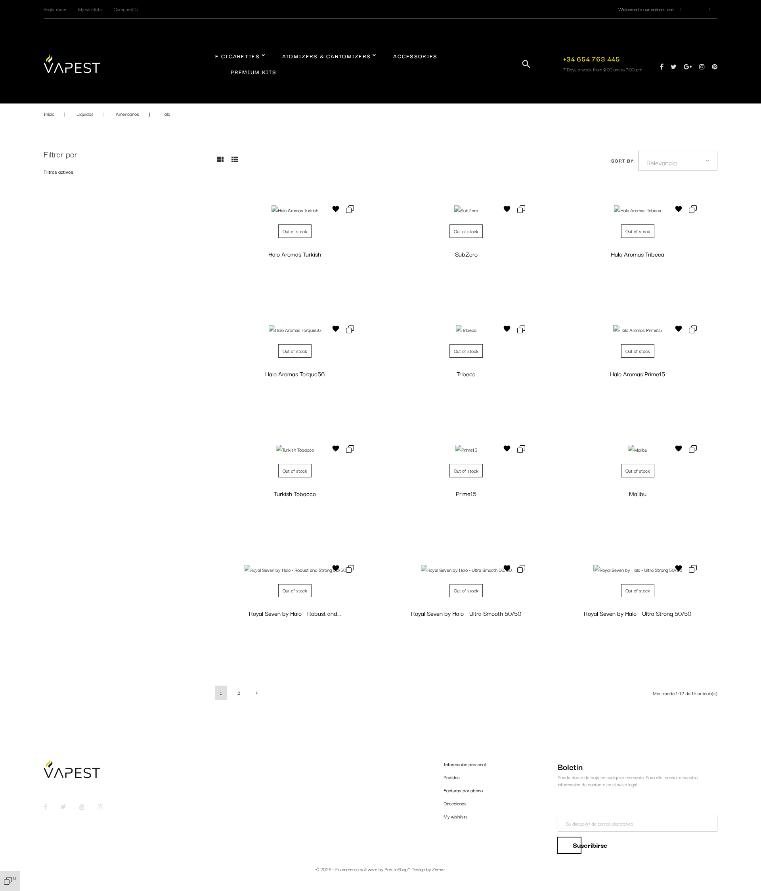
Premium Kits (253, 71)
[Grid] (220, 162)
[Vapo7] (72, 63)
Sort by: (623, 160)
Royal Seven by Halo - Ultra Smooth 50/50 (466, 613)
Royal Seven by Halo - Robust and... (295, 613)
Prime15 (466, 493)
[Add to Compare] (350, 210)
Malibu (637, 493)
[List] (234, 162)
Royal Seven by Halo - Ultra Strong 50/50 (637, 613)
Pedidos (452, 777)
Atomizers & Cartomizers (326, 56)
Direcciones (455, 803)
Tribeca (466, 373)
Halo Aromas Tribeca (637, 254)
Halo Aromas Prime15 (637, 373)
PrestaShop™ (397, 869)
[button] (55, 9)
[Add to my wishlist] (336, 210)
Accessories (415, 56)
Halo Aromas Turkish (294, 254)
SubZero (466, 254)
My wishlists (456, 816)
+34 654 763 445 (591, 58)
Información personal (465, 764)
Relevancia (661, 162)
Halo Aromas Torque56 (295, 373)
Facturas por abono (463, 790)
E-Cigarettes (237, 56)
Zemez (439, 869)
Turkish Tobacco (295, 493)
